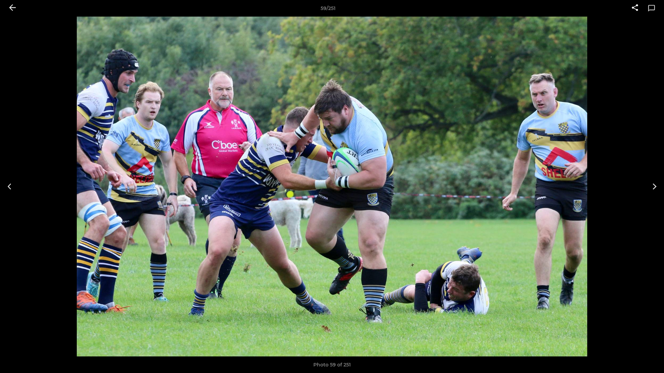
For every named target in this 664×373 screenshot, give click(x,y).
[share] (635, 8)
